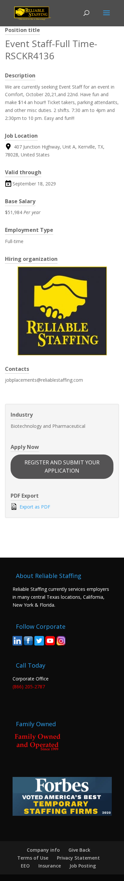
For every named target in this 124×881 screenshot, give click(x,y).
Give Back (79, 850)
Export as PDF (34, 507)
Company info (43, 850)
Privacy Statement (78, 858)
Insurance (49, 866)
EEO (25, 866)
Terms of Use (32, 858)
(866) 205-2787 (29, 686)
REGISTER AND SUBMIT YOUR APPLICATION (62, 466)
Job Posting (82, 866)
